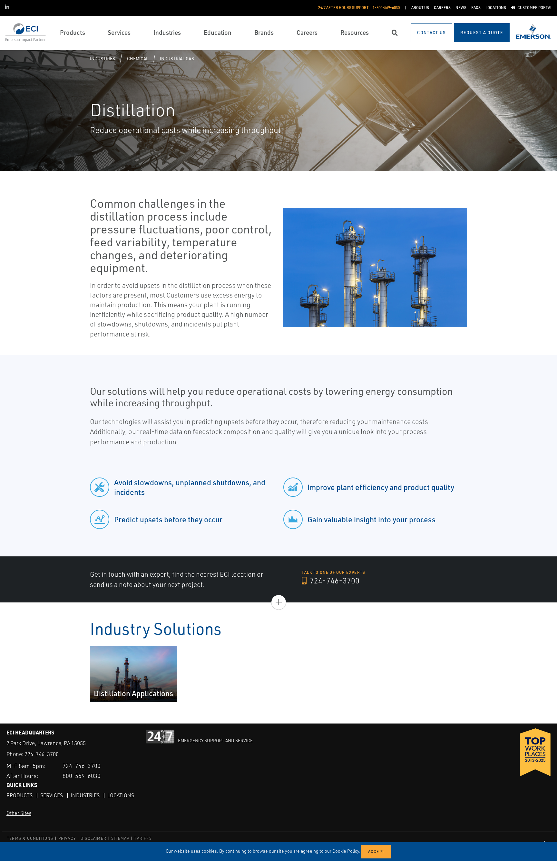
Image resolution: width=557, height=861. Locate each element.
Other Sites (18, 813)
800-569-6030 (82, 775)
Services (51, 795)
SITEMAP (120, 838)
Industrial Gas (177, 58)
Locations (120, 795)
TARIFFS (142, 838)
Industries (102, 58)
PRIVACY (67, 838)
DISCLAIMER (93, 838)
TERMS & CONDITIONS (30, 838)
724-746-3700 (333, 580)
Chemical (137, 58)
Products (19, 795)
